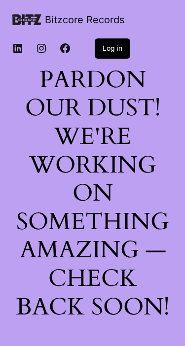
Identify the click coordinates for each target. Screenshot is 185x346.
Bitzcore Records (84, 20)
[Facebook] (65, 48)
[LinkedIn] (18, 48)
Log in (112, 48)
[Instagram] (41, 48)
